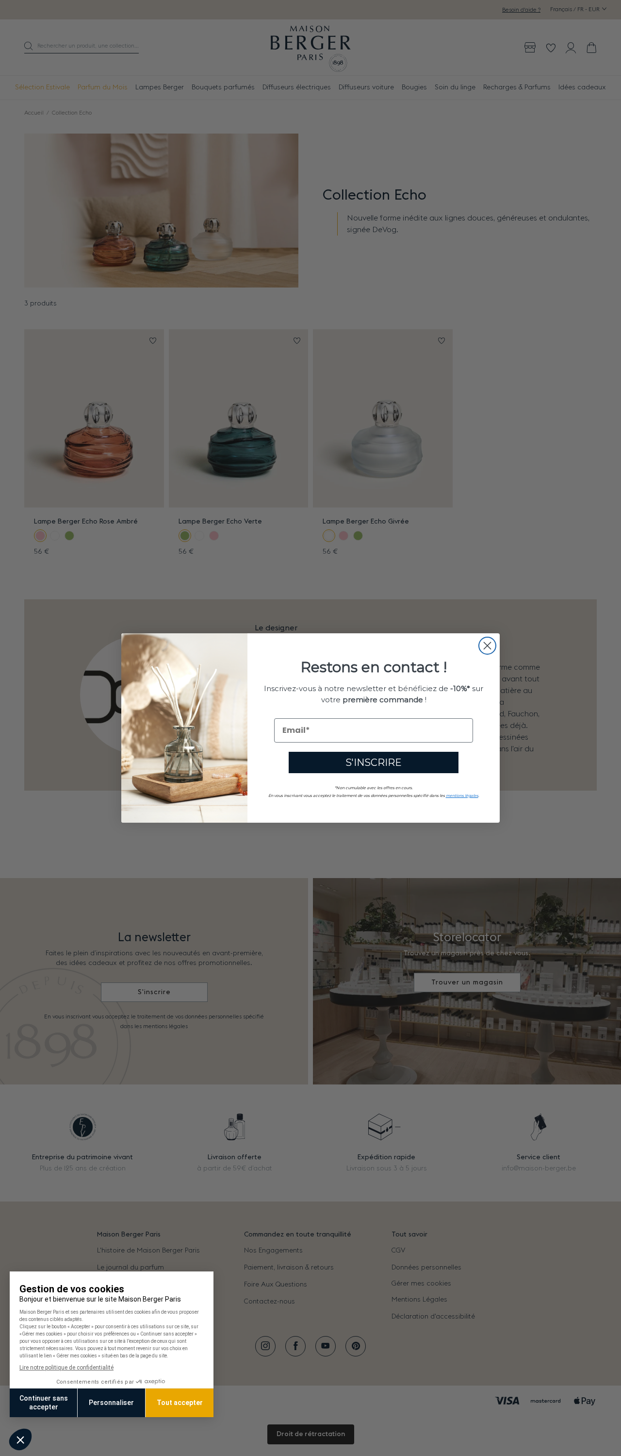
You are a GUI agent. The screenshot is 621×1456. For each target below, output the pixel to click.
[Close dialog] (487, 645)
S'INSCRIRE (373, 762)
